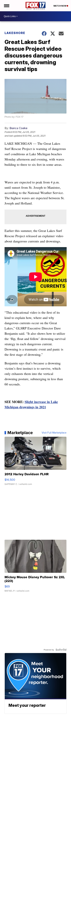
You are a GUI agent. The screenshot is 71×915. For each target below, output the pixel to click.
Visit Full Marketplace (54, 432)
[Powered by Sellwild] (60, 649)
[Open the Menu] (6, 5)
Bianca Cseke (18, 128)
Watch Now (60, 6)
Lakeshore (15, 33)
